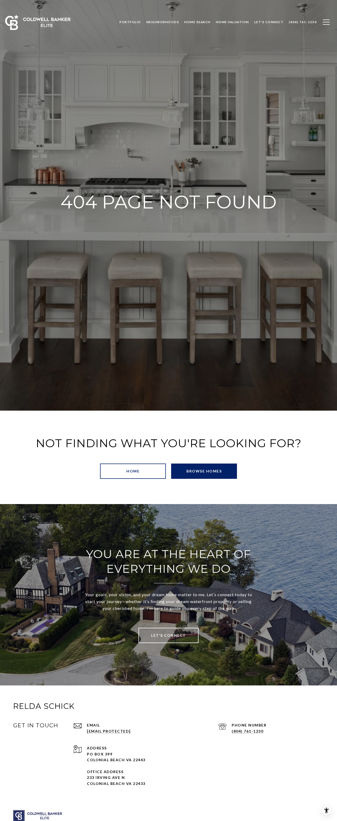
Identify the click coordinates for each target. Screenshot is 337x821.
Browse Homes (204, 471)
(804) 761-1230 (247, 731)
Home (133, 471)
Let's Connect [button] (168, 635)
